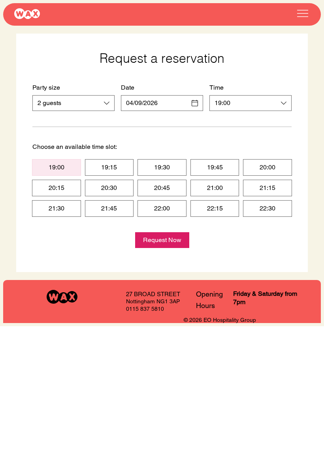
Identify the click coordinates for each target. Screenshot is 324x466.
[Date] (195, 103)
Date (127, 87)
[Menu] (302, 13)
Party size (46, 87)
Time (216, 87)
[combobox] (73, 103)
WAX (27, 14)
